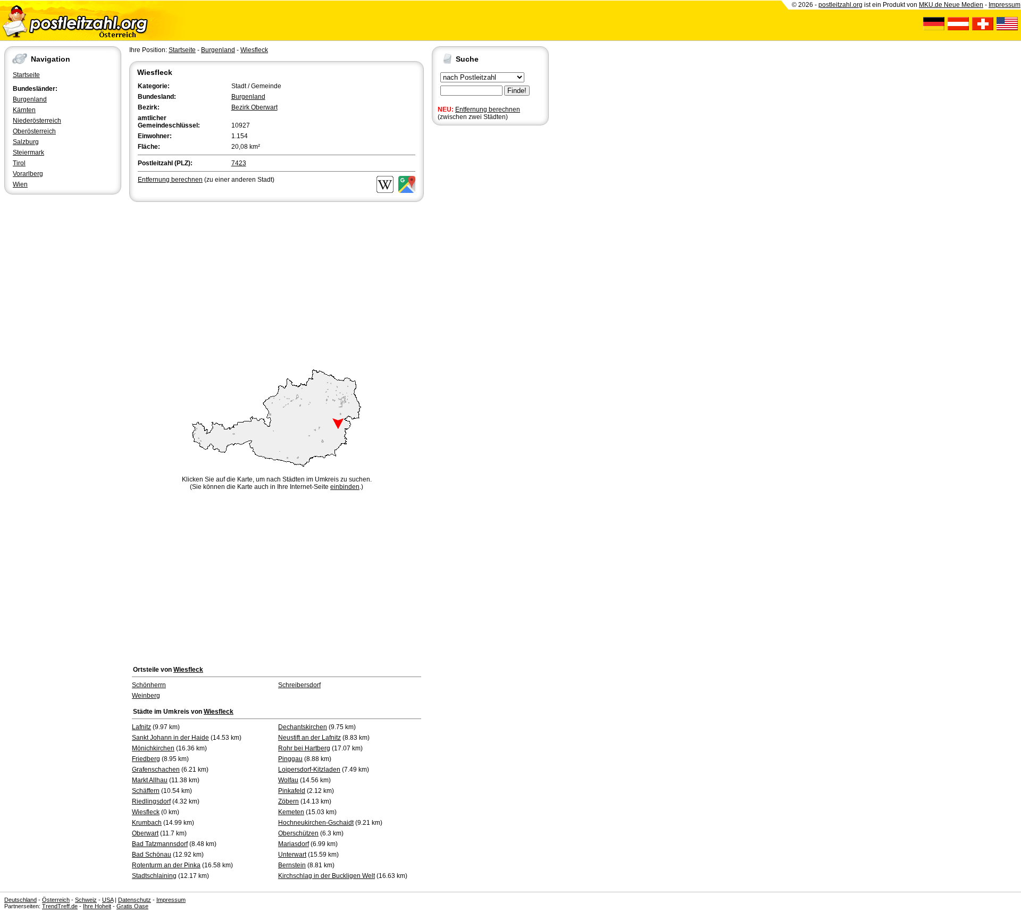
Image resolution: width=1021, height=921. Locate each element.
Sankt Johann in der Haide (170, 737)
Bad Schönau (151, 854)
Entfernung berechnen (487, 109)
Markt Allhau (150, 780)
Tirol (19, 163)
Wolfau (288, 780)
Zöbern (288, 801)
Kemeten (291, 812)
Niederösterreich (37, 120)
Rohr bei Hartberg (304, 748)
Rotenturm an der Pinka (166, 865)
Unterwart (292, 854)
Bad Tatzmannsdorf (160, 844)
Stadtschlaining (154, 876)
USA (107, 900)
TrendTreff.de (60, 906)
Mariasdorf (293, 844)
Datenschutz (134, 900)
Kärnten (24, 110)
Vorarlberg (28, 174)
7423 (238, 163)
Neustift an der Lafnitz (309, 737)
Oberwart (145, 833)
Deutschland (20, 900)
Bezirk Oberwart (254, 107)
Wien (20, 184)
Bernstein (292, 865)
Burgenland (30, 99)
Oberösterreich (34, 131)
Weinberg (146, 695)
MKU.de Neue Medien (951, 5)
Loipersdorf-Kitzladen (309, 769)
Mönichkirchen (153, 748)
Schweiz (86, 900)
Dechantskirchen (302, 727)
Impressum (1004, 5)
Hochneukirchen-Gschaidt (316, 822)
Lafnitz (141, 727)
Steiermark (28, 152)
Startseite (26, 75)
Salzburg (26, 142)
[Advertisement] (276, 283)
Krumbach (147, 822)
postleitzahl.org (840, 5)
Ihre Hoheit (97, 906)
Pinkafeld (291, 791)
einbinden (344, 487)
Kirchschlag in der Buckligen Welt (326, 876)
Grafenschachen (156, 769)
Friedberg (146, 759)
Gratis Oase (132, 906)
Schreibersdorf (299, 685)
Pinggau (290, 759)
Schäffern (146, 791)
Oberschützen (298, 833)
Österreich (56, 900)
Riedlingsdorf (151, 801)
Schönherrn (149, 685)
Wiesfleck (254, 50)
